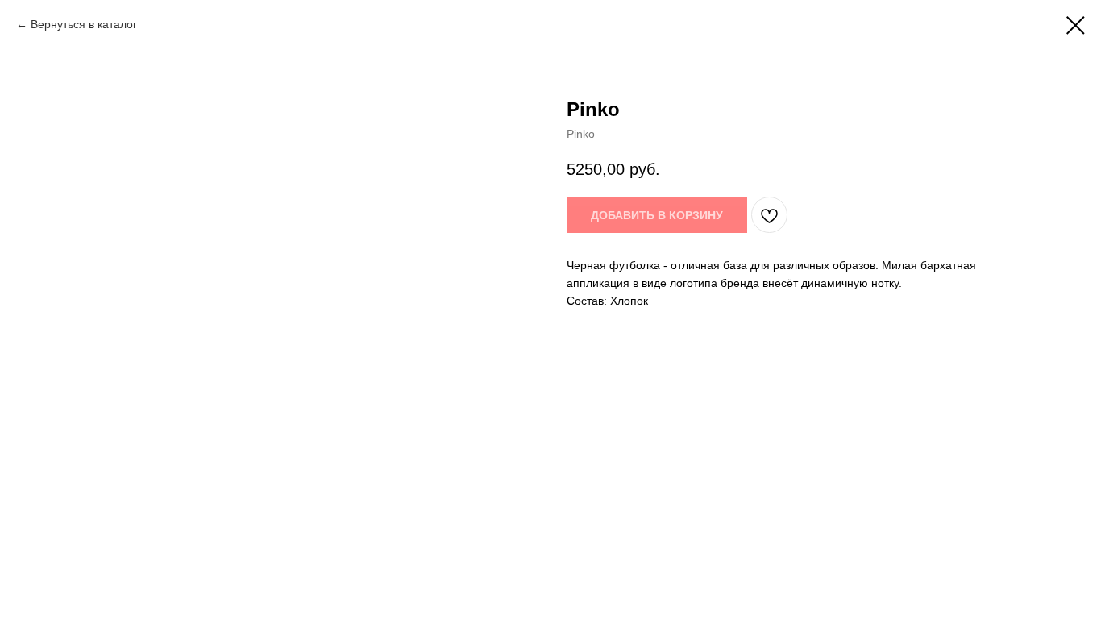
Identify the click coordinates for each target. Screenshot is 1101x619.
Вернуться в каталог (84, 24)
